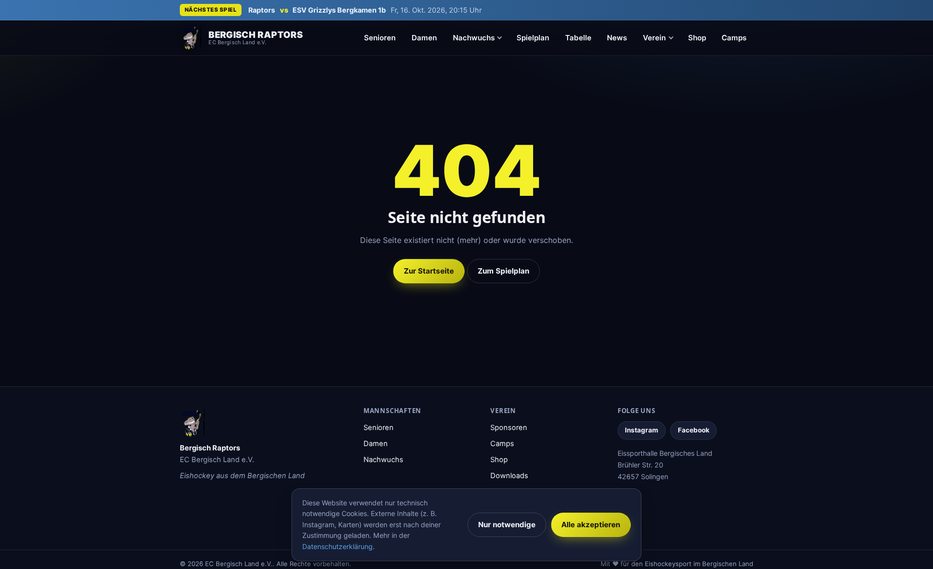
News (617, 37)
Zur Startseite (429, 271)
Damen (424, 37)
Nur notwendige (507, 524)
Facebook (693, 430)
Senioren (380, 37)
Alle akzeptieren (590, 524)
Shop (697, 37)
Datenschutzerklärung (337, 546)
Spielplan (533, 37)
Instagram (641, 430)
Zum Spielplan (503, 271)
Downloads (509, 475)
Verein (654, 37)
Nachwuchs (474, 37)
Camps (734, 37)
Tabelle (578, 37)
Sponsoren (508, 427)
